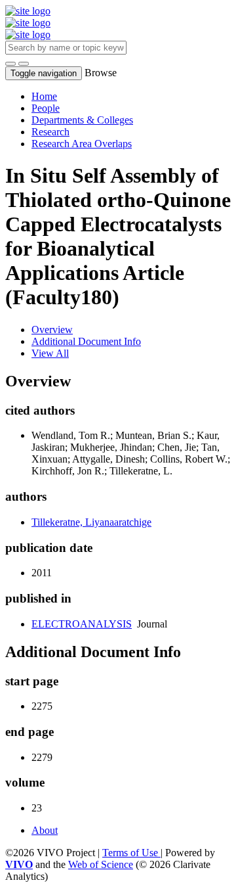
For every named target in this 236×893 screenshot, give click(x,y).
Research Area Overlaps (81, 143)
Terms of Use (131, 852)
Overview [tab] (52, 329)
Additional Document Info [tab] (86, 341)
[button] (10, 64)
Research (50, 131)
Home (44, 96)
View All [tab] (50, 353)
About (44, 830)
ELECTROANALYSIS (81, 624)
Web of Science (100, 864)
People (45, 108)
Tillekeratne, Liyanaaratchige (91, 522)
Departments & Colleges (82, 120)
